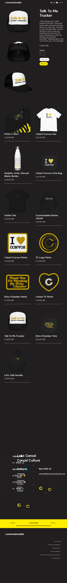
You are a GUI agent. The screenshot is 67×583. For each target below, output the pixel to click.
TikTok (19, 477)
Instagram (21, 474)
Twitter (19, 487)
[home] (13, 2)
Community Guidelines (54, 544)
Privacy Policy (56, 558)
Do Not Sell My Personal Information (50, 555)
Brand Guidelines (55, 551)
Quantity (42, 50)
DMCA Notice (56, 548)
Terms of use (57, 541)
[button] (54, 2)
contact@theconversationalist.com (52, 474)
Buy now (43, 64)
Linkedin (20, 490)
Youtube (20, 484)
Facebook (20, 480)
